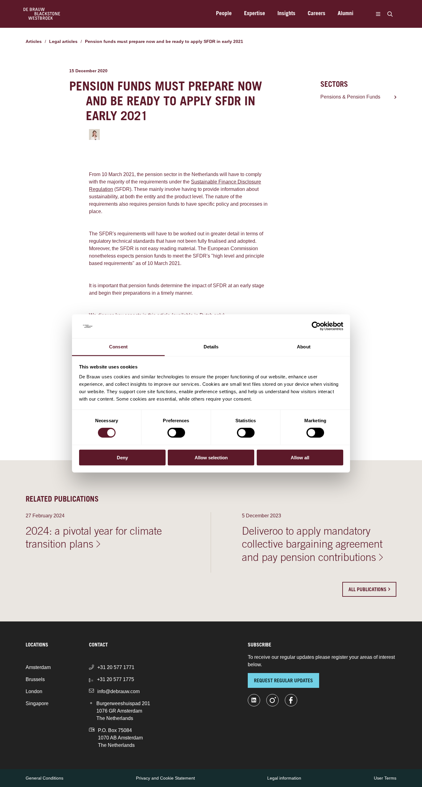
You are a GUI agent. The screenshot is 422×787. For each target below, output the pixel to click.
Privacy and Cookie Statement (165, 778)
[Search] (389, 13)
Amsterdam (38, 667)
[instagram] (272, 700)
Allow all (300, 457)
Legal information (284, 778)
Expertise (254, 14)
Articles (34, 41)
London (34, 691)
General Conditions (44, 778)
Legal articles (63, 41)
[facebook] (291, 700)
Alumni (345, 14)
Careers (316, 14)
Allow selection (211, 457)
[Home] (42, 14)
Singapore (37, 703)
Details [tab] (211, 346)
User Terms (385, 778)
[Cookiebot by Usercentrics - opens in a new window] (316, 326)
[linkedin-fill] (254, 700)
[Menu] (378, 14)
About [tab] (303, 346)
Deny (122, 457)
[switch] (176, 433)
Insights (286, 14)
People (224, 14)
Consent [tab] (118, 346)
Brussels (35, 679)
